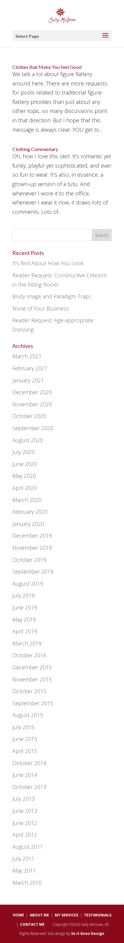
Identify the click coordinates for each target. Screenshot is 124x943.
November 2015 (32, 679)
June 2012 (24, 822)
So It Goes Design (87, 933)
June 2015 (24, 738)
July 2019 (23, 595)
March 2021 (27, 356)
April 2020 (24, 487)
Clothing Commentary (35, 149)
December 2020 (32, 392)
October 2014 (29, 763)
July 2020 (23, 451)
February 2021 (30, 368)
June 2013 (24, 810)
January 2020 (28, 523)
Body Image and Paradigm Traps (51, 296)
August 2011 (27, 846)
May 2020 (24, 475)
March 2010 (27, 882)
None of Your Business (40, 308)
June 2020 (24, 464)
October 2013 (29, 786)
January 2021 (28, 380)
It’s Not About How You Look (47, 263)
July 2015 (23, 727)
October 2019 (29, 559)
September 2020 (32, 428)
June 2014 (24, 774)
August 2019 (27, 583)
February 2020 (30, 511)
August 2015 (27, 715)
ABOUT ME (39, 915)
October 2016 (29, 655)
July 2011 (23, 858)
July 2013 (23, 798)
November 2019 (32, 547)
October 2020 (29, 416)
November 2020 (32, 404)
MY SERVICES (66, 915)
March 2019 (27, 643)
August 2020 (27, 440)
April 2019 (24, 631)
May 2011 (24, 870)
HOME (18, 915)
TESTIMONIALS (97, 915)
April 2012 (24, 834)
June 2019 (24, 607)
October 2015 (29, 691)
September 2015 (32, 703)
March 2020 (27, 500)
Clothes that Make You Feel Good (47, 67)
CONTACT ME (32, 924)
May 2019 (24, 619)
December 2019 (32, 535)
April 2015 (24, 751)
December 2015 (32, 667)
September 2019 (32, 571)
